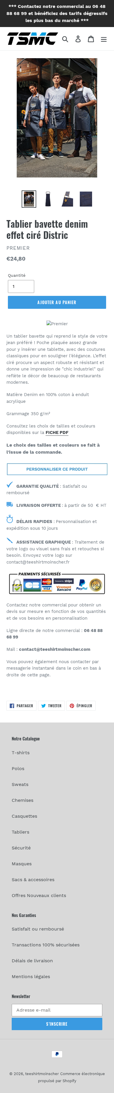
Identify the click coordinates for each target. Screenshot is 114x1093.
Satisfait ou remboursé (38, 929)
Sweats (20, 784)
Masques (22, 863)
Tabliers (20, 832)
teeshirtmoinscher (42, 1074)
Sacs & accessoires (33, 879)
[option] (29, 199)
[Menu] (103, 38)
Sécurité (21, 848)
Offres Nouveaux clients (39, 895)
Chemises (22, 800)
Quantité (16, 275)
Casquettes (24, 816)
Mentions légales (31, 976)
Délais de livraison (32, 960)
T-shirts (21, 752)
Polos (18, 768)
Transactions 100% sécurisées (46, 945)
